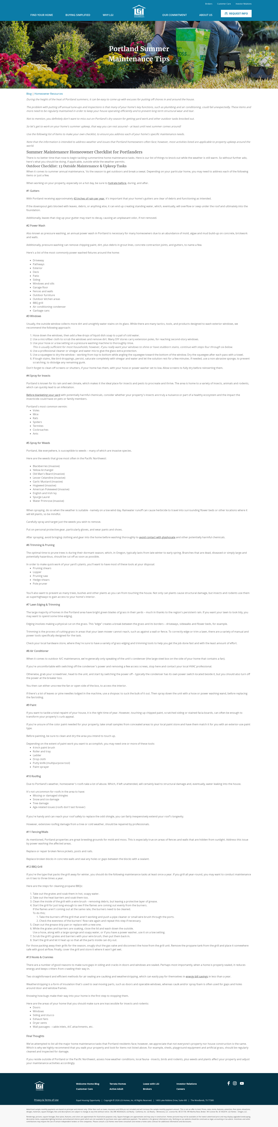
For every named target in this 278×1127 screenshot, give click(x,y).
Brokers (208, 3)
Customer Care (224, 3)
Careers (180, 1088)
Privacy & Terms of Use (46, 1099)
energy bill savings (197, 976)
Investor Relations (244, 3)
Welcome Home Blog (87, 1083)
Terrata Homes (118, 1083)
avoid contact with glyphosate (157, 537)
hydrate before (117, 183)
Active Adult (116, 1088)
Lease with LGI (151, 1083)
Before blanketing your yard (43, 395)
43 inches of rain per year (89, 198)
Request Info (238, 13)
